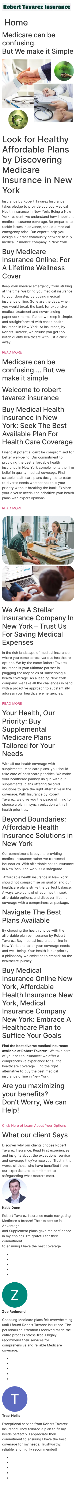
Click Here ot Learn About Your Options (34, 1125)
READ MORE (12, 352)
